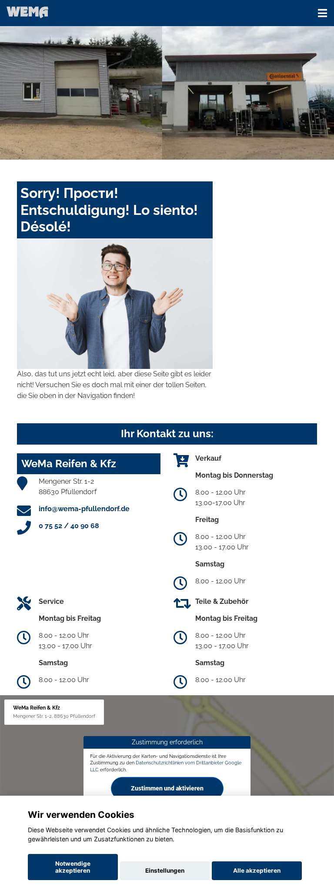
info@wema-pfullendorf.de (84, 509)
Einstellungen (164, 870)
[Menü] (322, 13)
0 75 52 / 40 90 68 (69, 526)
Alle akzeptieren (257, 870)
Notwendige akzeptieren (72, 867)
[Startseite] (27, 12)
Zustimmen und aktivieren (167, 788)
